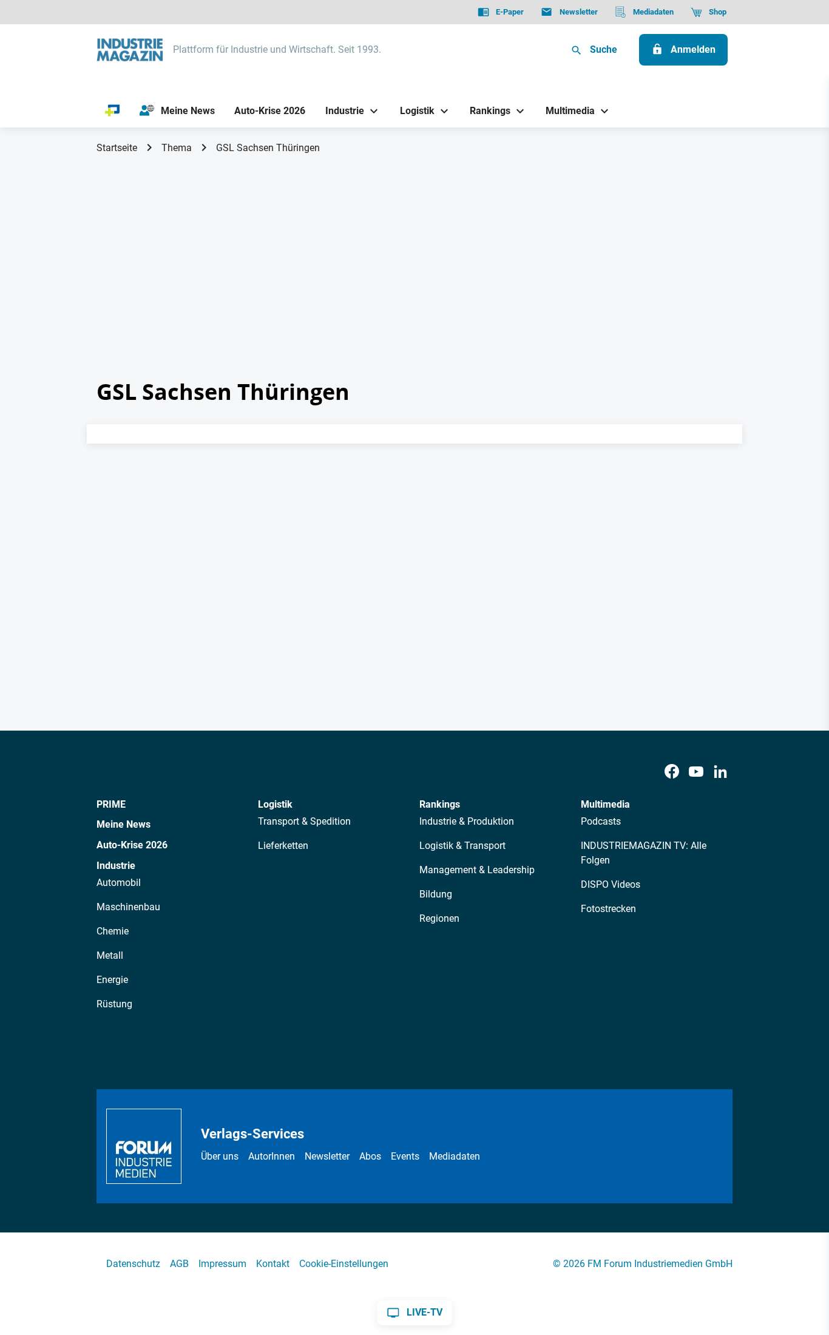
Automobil (118, 882)
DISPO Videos (610, 884)
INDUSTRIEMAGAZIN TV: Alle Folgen (643, 853)
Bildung (435, 894)
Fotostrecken (608, 908)
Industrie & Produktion (466, 821)
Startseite (116, 148)
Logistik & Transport (462, 845)
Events (405, 1156)
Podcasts (601, 821)
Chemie (112, 931)
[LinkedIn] (720, 772)
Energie (112, 979)
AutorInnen (271, 1156)
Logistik (275, 804)
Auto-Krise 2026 (131, 845)
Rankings (439, 804)
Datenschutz (133, 1263)
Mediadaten (454, 1156)
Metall (109, 955)
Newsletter (327, 1156)
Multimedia (605, 804)
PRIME (111, 804)
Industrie (115, 865)
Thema (176, 148)
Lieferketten (283, 845)
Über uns (220, 1156)
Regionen (439, 918)
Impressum (222, 1263)
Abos (370, 1156)
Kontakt (272, 1263)
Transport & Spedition (304, 821)
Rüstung (114, 1004)
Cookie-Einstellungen (343, 1263)
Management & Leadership (477, 870)
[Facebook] (672, 772)
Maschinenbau (128, 907)
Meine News (123, 824)
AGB (179, 1263)
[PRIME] (112, 111)
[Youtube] (696, 772)
